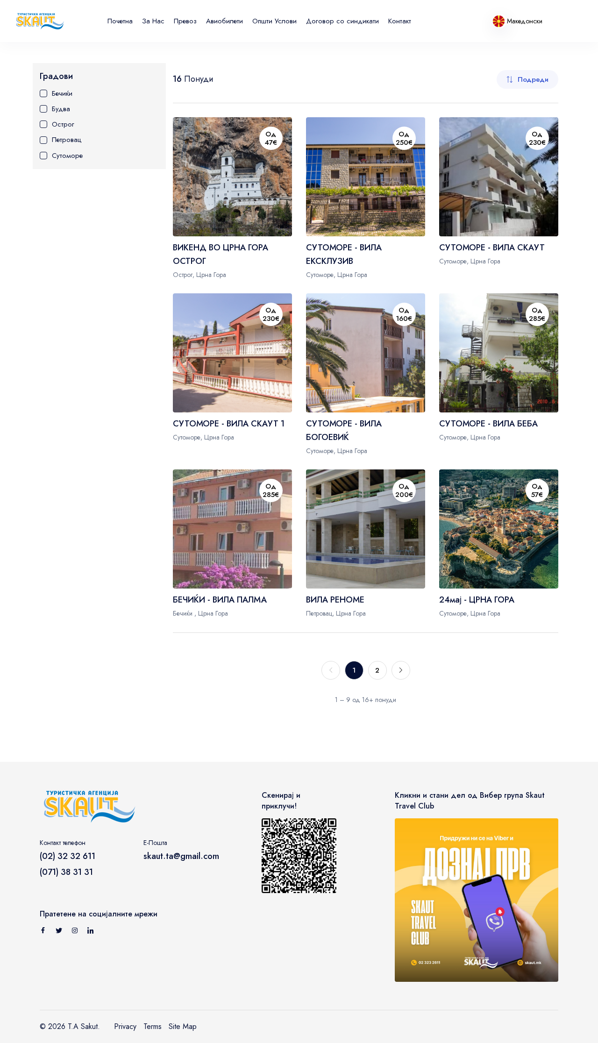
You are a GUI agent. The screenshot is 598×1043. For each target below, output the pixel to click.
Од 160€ (404, 314)
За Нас (153, 21)
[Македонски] (500, 21)
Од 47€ (270, 138)
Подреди (533, 79)
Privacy (125, 1026)
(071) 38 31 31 (66, 872)
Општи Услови (274, 21)
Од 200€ (404, 490)
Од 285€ (537, 314)
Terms (152, 1026)
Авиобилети (224, 21)
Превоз (185, 21)
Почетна (120, 21)
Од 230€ (537, 138)
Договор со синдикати (342, 21)
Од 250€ (404, 138)
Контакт (399, 21)
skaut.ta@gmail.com (181, 856)
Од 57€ (537, 490)
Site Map (183, 1026)
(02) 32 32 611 (67, 856)
